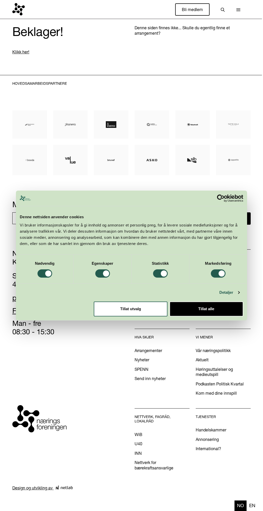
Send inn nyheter (150, 378)
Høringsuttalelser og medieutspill (214, 372)
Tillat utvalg (130, 309)
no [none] (240, 505)
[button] (238, 9)
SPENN (141, 369)
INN (138, 453)
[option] (252, 505)
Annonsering (207, 439)
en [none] (252, 505)
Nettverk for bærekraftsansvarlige (154, 465)
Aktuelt (202, 359)
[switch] (102, 273)
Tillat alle (206, 309)
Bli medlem (192, 9)
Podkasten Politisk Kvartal (220, 383)
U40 (138, 443)
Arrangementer (148, 350)
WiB (138, 434)
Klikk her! (20, 51)
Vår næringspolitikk (213, 350)
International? (208, 448)
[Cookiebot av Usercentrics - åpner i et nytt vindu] (220, 198)
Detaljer (226, 292)
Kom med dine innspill (216, 393)
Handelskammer (211, 429)
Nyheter (142, 359)
